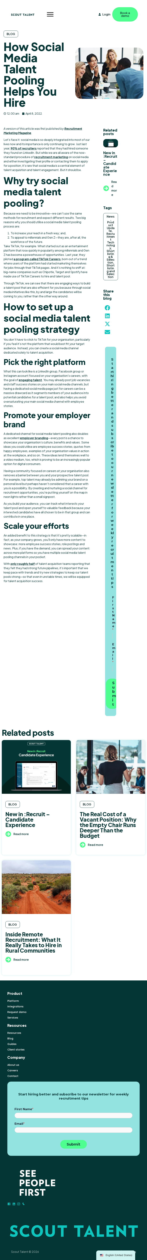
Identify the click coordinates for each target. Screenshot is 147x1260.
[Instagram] (18, 1204)
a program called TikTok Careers (37, 259)
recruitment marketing (51, 157)
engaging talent (30, 380)
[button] (107, 308)
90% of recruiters (24, 148)
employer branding (34, 438)
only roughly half (22, 564)
